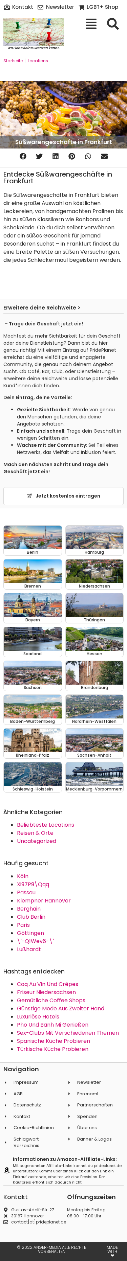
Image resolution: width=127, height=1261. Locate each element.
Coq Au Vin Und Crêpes (47, 984)
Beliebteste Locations (45, 825)
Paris (23, 925)
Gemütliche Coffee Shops (51, 1000)
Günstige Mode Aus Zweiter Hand (60, 1008)
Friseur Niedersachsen (46, 992)
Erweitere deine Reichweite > (42, 307)
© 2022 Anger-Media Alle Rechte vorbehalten (51, 1249)
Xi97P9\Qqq (33, 884)
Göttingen (30, 933)
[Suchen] (115, 24)
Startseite (13, 61)
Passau (26, 892)
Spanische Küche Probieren (53, 1041)
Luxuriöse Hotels (38, 1017)
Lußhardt (29, 949)
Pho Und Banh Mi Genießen (52, 1025)
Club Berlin (31, 917)
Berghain (29, 909)
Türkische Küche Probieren (52, 1049)
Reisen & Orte (35, 833)
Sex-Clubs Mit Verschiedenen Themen (68, 1033)
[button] (22, 156)
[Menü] (93, 24)
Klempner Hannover (44, 900)
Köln (22, 876)
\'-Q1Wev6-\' (35, 941)
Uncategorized (36, 841)
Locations (38, 61)
